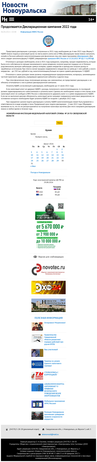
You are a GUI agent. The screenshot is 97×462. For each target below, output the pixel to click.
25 (37, 160)
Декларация (83, 56)
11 (37, 155)
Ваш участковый (51, 349)
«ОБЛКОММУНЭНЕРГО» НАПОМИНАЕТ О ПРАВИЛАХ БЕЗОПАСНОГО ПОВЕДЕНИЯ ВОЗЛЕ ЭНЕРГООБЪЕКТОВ (54, 390)
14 (52, 155)
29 (58, 160)
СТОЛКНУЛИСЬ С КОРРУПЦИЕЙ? (51, 373)
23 (63, 158)
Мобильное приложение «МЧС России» (54, 402)
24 (32, 160)
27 (47, 160)
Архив (33, 134)
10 (32, 155)
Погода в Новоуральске (40, 172)
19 (42, 158)
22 (58, 158)
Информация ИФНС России (31, 32)
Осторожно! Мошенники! (55, 322)
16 (63, 155)
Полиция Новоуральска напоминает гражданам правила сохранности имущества (54, 415)
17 (32, 158)
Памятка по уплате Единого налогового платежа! (52, 363)
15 (58, 155)
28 (52, 160)
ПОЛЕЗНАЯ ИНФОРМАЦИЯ (49, 317)
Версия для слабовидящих (51, 256)
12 (42, 155)
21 (52, 158)
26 (42, 160)
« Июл (33, 166)
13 (47, 155)
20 (47, 158)
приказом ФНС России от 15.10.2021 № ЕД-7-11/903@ (71, 58)
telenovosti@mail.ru (50, 434)
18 (37, 158)
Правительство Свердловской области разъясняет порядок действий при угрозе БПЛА (53, 339)
